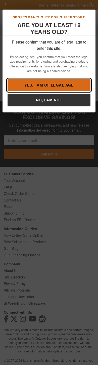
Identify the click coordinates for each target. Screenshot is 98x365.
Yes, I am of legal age (49, 85)
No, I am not (49, 100)
